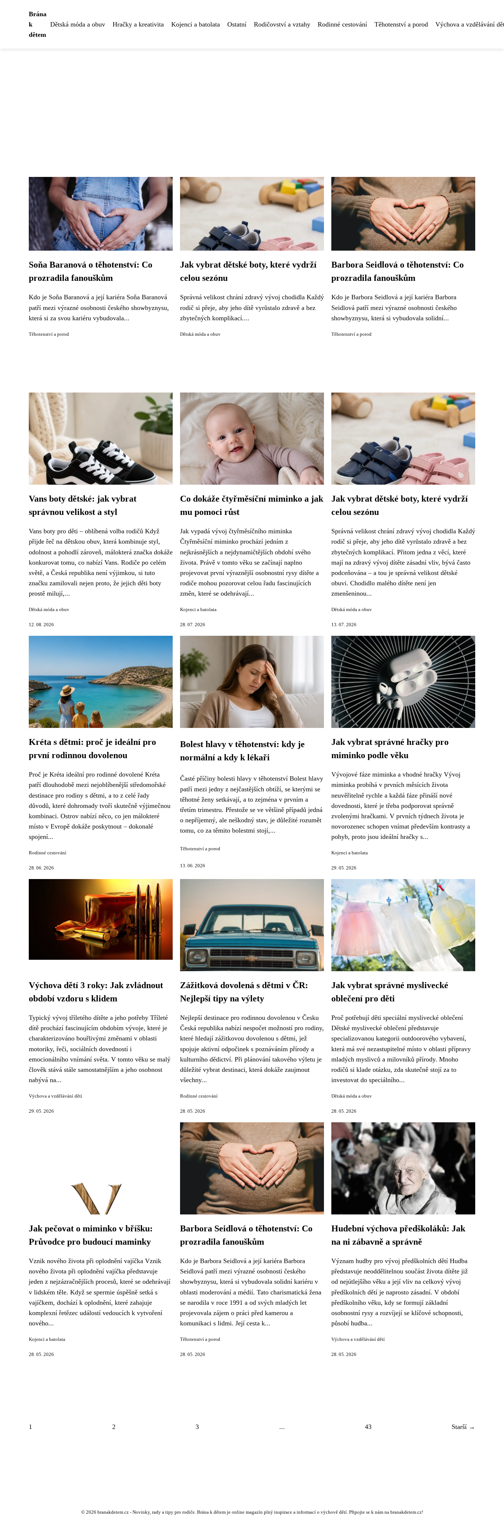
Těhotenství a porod (401, 24)
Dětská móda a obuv (77, 24)
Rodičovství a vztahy (282, 24)
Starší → (463, 1426)
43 (368, 1426)
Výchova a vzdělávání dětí (55, 1096)
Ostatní (236, 24)
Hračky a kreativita (138, 24)
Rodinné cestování (342, 24)
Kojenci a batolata (195, 24)
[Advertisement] (252, 104)
